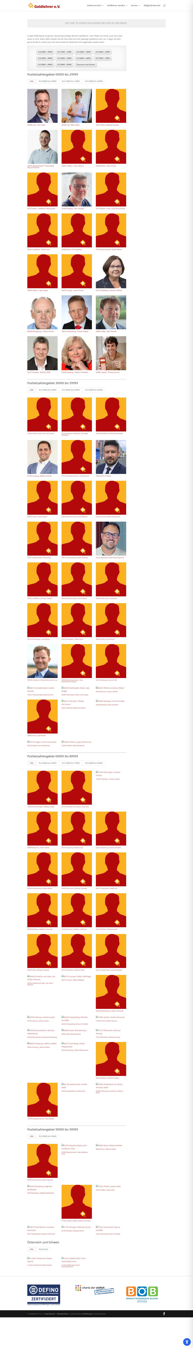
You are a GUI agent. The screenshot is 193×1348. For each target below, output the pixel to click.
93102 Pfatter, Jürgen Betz (105, 1190)
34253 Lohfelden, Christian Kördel (39, 598)
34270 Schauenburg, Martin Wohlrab (75, 558)
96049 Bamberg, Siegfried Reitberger (40, 1193)
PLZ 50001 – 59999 (64, 58)
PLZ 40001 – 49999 (45, 58)
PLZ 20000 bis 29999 (94, 81)
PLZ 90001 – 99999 (64, 64)
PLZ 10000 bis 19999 (71, 81)
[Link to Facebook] (164, 1314)
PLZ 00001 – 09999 (45, 52)
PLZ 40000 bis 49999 (71, 390)
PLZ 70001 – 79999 (103, 58)
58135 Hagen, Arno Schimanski (38, 746)
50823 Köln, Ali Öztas (103, 476)
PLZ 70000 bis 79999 (71, 763)
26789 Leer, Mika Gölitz (71, 125)
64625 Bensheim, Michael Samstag (74, 888)
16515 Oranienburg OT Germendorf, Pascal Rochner (40, 167)
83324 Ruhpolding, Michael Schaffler (75, 1024)
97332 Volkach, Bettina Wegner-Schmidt (76, 1221)
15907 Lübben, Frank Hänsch (73, 166)
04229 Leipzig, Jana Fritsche (73, 290)
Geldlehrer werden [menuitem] (116, 5)
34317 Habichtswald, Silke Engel (39, 558)
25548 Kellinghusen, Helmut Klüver (40, 331)
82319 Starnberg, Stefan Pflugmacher (75, 1050)
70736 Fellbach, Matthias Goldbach (74, 929)
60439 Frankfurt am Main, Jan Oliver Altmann (40, 984)
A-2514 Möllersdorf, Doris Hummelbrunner (71, 1266)
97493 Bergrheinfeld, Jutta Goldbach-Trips (75, 1153)
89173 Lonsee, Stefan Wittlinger (73, 980)
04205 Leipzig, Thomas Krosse (107, 372)
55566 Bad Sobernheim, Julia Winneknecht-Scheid (72, 681)
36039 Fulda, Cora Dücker (105, 639)
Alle (31, 81)
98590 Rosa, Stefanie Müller (106, 1149)
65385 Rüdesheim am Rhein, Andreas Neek (109, 1092)
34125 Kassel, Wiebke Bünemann (108, 517)
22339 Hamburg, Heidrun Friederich (75, 372)
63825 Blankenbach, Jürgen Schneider (110, 1011)
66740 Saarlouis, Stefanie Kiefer (73, 970)
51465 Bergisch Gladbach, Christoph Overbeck (75, 434)
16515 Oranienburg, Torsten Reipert (75, 331)
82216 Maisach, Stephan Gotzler (107, 1078)
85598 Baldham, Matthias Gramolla (40, 929)
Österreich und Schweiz (86, 64)
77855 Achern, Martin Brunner (106, 1021)
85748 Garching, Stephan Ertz (72, 848)
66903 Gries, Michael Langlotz (38, 970)
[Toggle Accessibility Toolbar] (187, 1342)
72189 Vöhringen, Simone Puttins (108, 779)
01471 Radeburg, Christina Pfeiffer (109, 290)
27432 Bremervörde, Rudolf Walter (109, 250)
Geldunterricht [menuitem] (94, 5)
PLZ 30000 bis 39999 (47, 390)
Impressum (50, 1313)
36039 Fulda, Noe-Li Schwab (106, 598)
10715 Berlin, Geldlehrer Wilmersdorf (41, 209)
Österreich (43, 1249)
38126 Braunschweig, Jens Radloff (74, 598)
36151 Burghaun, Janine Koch (72, 639)
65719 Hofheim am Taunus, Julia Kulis (75, 807)
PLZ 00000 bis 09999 (47, 81)
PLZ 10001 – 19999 (64, 52)
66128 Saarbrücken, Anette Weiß (73, 1091)
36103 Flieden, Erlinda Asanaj (106, 929)
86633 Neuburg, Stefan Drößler (38, 1047)
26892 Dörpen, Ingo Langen (37, 290)
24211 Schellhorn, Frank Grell (38, 250)
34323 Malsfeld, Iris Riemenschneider (109, 433)
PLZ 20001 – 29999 (84, 52)
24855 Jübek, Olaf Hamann (106, 331)
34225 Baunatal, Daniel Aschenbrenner (110, 558)
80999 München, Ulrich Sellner (38, 848)
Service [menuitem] (134, 5)
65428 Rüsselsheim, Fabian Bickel (39, 888)
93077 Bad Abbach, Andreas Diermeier (41, 1234)
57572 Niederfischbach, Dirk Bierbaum (75, 476)
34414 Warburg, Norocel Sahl (106, 680)
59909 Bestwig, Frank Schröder (107, 705)
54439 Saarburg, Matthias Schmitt (39, 476)
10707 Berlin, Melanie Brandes (107, 125)
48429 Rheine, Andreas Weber (107, 692)
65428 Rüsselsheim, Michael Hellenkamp (42, 1037)
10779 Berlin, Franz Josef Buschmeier (110, 209)
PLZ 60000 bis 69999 (47, 763)
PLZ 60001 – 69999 (84, 58)
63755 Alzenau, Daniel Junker (38, 1021)
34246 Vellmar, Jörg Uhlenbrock (73, 746)
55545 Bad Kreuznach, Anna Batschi (75, 517)
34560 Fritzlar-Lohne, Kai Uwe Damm (40, 433)
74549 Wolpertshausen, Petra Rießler (40, 1119)
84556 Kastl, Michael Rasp (71, 1034)
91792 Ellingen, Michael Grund (73, 1231)
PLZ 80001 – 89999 (45, 64)
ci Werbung (86, 1313)
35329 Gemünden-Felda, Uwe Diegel (75, 695)
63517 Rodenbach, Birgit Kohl (106, 888)
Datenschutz (62, 1313)
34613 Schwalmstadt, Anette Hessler (40, 695)
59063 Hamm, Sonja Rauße (37, 517)
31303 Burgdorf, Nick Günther (73, 209)
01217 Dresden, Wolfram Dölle (38, 372)
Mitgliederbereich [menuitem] (152, 5)
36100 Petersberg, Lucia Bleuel (38, 639)
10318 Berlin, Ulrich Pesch (106, 166)
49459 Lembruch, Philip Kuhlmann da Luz (42, 680)
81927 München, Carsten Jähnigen (108, 848)
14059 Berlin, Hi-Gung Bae (72, 250)
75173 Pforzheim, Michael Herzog (108, 1037)
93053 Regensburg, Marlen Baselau (40, 1180)
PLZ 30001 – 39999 (103, 52)
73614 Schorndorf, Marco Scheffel (108, 1234)
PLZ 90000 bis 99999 (47, 1136)
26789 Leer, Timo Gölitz (36, 125)
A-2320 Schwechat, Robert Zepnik (39, 1265)
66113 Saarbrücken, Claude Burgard (109, 970)
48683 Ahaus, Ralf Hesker (36, 736)
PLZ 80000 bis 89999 (94, 763)
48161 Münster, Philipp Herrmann (74, 708)
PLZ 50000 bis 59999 (94, 390)
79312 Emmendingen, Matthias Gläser (41, 807)
